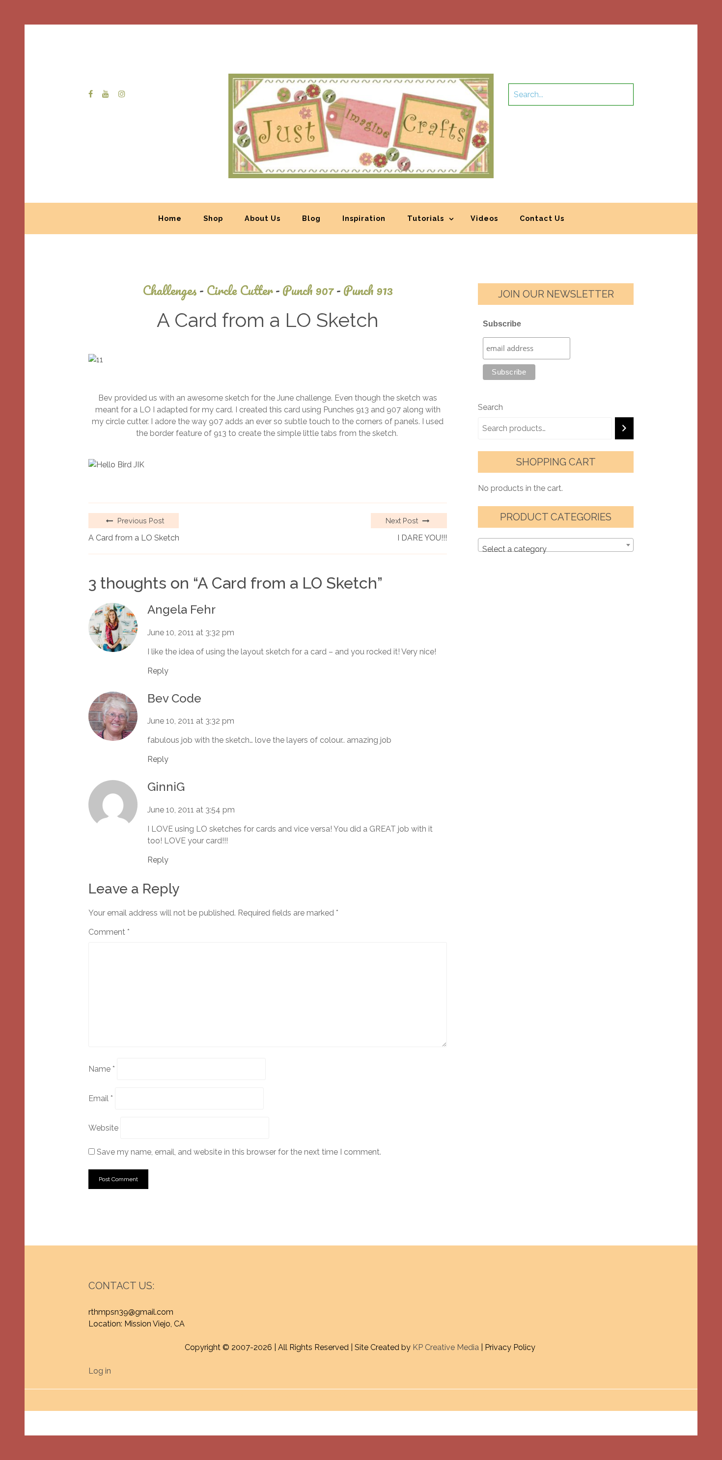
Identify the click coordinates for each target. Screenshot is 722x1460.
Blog (311, 218)
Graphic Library (463, 1395)
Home (170, 218)
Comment (109, 932)
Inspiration (364, 218)
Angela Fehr (181, 610)
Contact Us (542, 218)
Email (100, 1098)
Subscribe (502, 324)
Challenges (173, 290)
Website (103, 1128)
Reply (157, 671)
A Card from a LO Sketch (133, 537)
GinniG (166, 787)
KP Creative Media (446, 1347)
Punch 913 (368, 290)
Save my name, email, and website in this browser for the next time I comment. (239, 1152)
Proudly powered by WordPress (288, 1395)
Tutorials (425, 218)
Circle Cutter (243, 290)
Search (490, 407)
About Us (262, 218)
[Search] (624, 428)
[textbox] (555, 549)
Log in (99, 1371)
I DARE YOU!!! (422, 537)
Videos (484, 218)
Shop (213, 218)
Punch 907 (311, 290)
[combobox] (556, 545)
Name (101, 1069)
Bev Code (174, 698)
